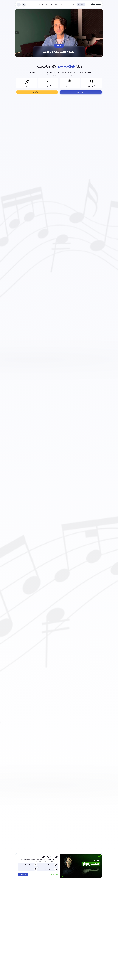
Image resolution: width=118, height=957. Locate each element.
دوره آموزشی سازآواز (50, 857)
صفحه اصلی (81, 4)
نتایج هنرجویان (71, 4)
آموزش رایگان (54, 4)
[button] (59, 46)
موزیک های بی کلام (42, 4)
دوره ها (62, 4)
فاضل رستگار (96, 4)
